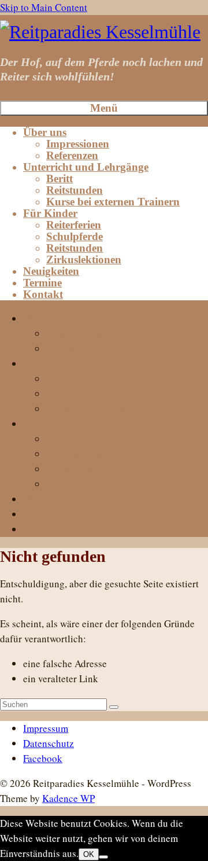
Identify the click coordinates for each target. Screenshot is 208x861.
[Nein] (103, 857)
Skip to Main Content (43, 7)
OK (88, 854)
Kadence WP (68, 798)
